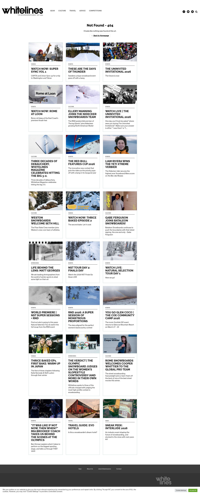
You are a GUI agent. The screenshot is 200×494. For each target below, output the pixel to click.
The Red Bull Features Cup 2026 (83, 161)
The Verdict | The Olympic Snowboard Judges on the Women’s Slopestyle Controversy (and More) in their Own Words (83, 365)
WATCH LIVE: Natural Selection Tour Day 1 (120, 262)
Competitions (95, 11)
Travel (72, 11)
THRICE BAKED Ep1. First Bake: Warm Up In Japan (46, 365)
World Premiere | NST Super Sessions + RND (46, 308)
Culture (62, 11)
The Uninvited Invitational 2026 (120, 62)
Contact (118, 469)
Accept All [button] (193, 490)
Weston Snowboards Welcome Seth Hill (46, 214)
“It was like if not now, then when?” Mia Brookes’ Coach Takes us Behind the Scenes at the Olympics (46, 427)
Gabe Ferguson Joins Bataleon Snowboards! (120, 214)
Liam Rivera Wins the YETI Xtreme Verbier (120, 161)
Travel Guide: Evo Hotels (83, 427)
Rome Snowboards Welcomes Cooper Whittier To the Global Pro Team (120, 365)
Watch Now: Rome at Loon (46, 108)
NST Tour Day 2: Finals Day (83, 262)
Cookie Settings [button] (181, 490)
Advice (82, 11)
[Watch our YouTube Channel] (188, 11)
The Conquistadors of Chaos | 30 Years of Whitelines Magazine (46, 161)
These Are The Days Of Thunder (83, 62)
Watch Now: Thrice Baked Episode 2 (83, 214)
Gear (52, 11)
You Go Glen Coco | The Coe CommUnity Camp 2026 (120, 308)
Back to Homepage (101, 36)
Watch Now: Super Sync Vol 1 (46, 62)
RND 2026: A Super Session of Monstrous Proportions (83, 308)
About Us (90, 469)
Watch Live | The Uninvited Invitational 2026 (120, 108)
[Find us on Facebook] (184, 11)
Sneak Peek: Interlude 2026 (120, 427)
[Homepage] (163, 480)
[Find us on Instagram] (192, 11)
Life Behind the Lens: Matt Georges (46, 262)
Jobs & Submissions (104, 469)
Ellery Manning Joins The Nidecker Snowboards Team (83, 108)
